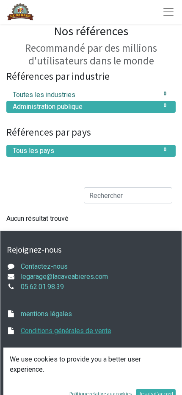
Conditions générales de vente (66, 331)
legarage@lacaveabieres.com (64, 277)
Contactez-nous (44, 266)
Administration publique (89, 107)
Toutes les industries (89, 95)
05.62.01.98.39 (42, 287)
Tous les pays (89, 151)
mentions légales (46, 314)
